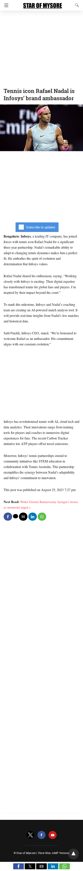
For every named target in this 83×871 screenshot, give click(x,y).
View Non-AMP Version (53, 853)
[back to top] (73, 854)
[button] (18, 866)
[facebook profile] (41, 835)
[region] (41, 48)
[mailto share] (23, 517)
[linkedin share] (32, 517)
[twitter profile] (30, 835)
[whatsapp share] (42, 517)
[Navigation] (5, 5)
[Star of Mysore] (42, 4)
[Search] (76, 5)
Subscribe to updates (40, 227)
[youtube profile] (53, 835)
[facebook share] (8, 517)
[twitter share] (15, 516)
